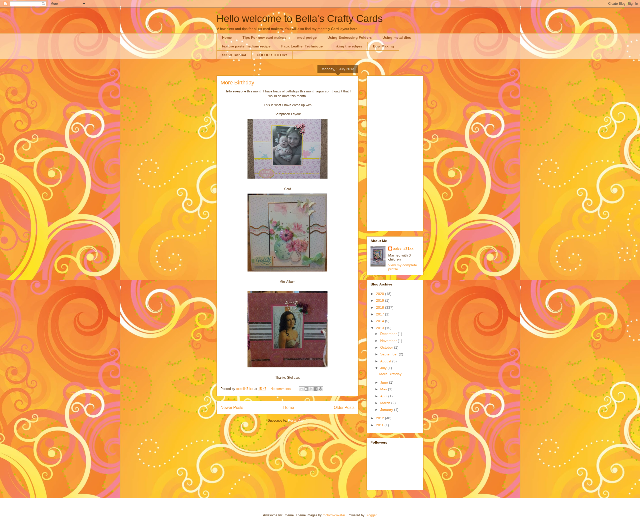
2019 (380, 300)
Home (227, 37)
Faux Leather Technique (302, 46)
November (389, 341)
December (389, 334)
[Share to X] (311, 388)
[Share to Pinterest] (320, 388)
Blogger (371, 515)
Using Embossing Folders (350, 37)
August (386, 361)
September (389, 354)
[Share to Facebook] (315, 388)
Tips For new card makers (264, 37)
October (387, 347)
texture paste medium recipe (246, 46)
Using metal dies (396, 37)
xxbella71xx (403, 249)
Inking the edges (348, 46)
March (385, 403)
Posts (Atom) (297, 420)
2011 (380, 425)
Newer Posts (231, 407)
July (384, 368)
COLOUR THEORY (272, 55)
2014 (380, 321)
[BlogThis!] (306, 388)
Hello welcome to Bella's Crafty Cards (299, 18)
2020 (380, 294)
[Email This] (301, 388)
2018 (380, 307)
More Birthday (237, 82)
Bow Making (383, 46)
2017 (380, 314)
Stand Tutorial (234, 55)
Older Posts (344, 407)
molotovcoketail (334, 515)
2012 (380, 418)
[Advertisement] (395, 152)
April (384, 396)
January (387, 410)
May (384, 389)
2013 (380, 328)
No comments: (281, 389)
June (384, 382)
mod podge (307, 37)
